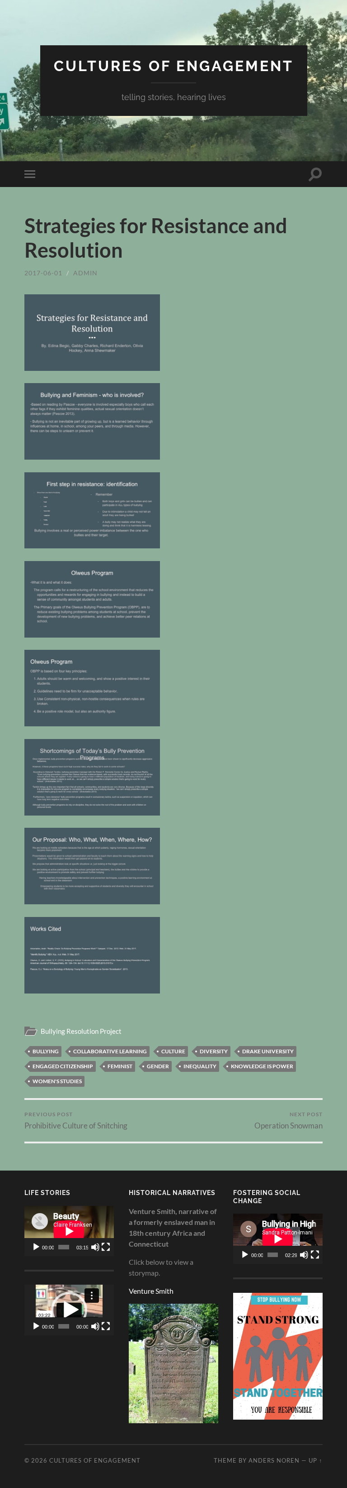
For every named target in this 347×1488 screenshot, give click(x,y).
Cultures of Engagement (174, 66)
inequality (199, 1066)
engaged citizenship (63, 1066)
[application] (69, 1231)
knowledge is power (262, 1066)
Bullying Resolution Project (81, 1031)
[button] (69, 1310)
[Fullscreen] (105, 1247)
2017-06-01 (43, 273)
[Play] (36, 1247)
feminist (120, 1066)
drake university (268, 1051)
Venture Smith (151, 1290)
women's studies (57, 1081)
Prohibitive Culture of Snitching (75, 1120)
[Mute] (95, 1247)
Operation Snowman (288, 1120)
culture (173, 1051)
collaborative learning (110, 1051)
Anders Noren (274, 1460)
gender (158, 1066)
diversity (214, 1051)
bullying (46, 1051)
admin (85, 273)
